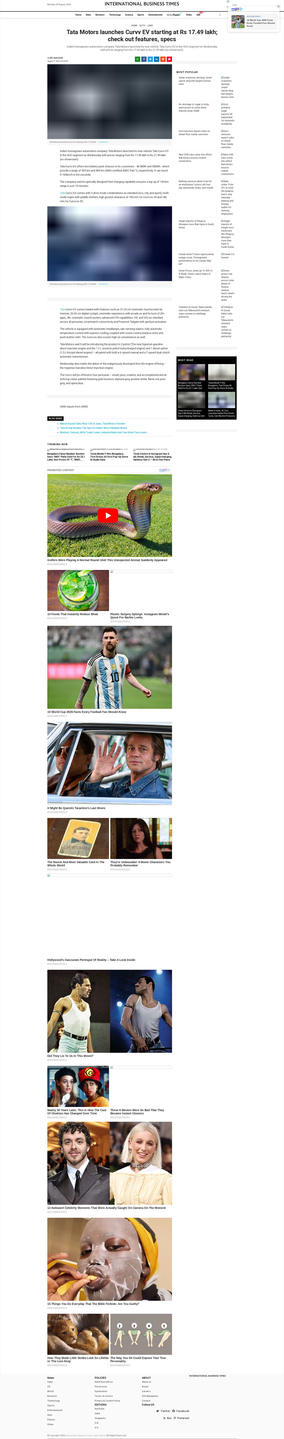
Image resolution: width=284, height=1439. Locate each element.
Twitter (164, 1411)
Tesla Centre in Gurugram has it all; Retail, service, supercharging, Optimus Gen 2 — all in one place (152, 456)
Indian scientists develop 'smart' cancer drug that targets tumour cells (195, 81)
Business (100, 15)
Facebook (182, 1411)
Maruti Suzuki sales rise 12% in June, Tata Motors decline (92, 423)
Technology (115, 15)
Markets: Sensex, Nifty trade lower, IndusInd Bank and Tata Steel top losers (103, 432)
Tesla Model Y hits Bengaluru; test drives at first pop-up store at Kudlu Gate (109, 456)
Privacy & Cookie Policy (107, 1401)
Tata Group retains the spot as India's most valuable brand (93, 428)
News (88, 15)
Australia (99, 1409)
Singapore (100, 1418)
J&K (198, 15)
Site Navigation (150, 1396)
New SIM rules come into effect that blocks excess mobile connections (195, 157)
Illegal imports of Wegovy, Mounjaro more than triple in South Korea (196, 224)
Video (189, 15)
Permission (101, 1386)
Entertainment (155, 15)
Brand (145, 1386)
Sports (140, 15)
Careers (146, 1391)
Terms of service (104, 1396)
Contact (146, 1401)
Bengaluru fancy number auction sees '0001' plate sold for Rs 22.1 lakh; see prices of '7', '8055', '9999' (66, 458)
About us (146, 1382)
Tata (62, 193)
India (50, 1382)
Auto (49, 1415)
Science (129, 15)
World (50, 1391)
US (48, 1386)
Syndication (101, 1391)
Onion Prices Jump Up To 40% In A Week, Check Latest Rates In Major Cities (195, 274)
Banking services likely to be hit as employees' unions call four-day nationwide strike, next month (196, 184)
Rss (169, 1418)
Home (78, 15)
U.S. (97, 1427)
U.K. (97, 1423)
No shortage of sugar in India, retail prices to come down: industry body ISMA (194, 107)
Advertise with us (104, 1382)
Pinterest (182, 1418)
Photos (51, 1419)
